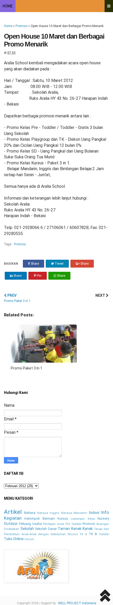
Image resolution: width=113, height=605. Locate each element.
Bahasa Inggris (48, 513)
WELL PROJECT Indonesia (77, 603)
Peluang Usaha (30, 524)
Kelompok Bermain (39, 518)
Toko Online (14, 539)
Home (8, 26)
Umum (29, 539)
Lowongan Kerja (83, 518)
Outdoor (11, 523)
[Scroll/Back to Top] (105, 596)
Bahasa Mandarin (74, 513)
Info (105, 512)
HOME (8, 6)
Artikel (13, 511)
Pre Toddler (73, 524)
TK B (93, 534)
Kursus (63, 518)
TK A (83, 534)
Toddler (104, 534)
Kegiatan (13, 518)
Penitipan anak (53, 524)
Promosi (22, 26)
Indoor (94, 512)
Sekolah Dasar (46, 529)
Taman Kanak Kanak (75, 528)
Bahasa (29, 513)
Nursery (103, 518)
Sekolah (27, 528)
